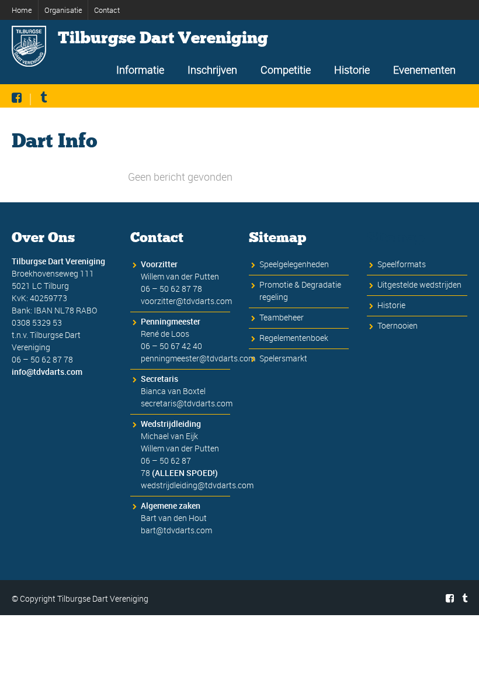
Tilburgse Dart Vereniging (163, 38)
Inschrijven (212, 70)
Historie (352, 70)
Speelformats (401, 264)
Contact (107, 10)
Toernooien (397, 325)
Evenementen (424, 70)
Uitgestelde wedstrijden (419, 284)
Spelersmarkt (283, 358)
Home (22, 10)
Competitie (286, 70)
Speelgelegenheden (294, 264)
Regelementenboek (293, 337)
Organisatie (63, 10)
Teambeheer (281, 317)
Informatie (140, 70)
